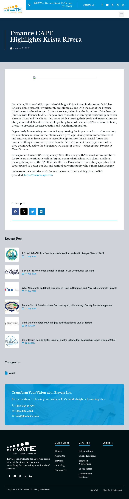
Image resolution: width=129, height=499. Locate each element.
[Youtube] (107, 4)
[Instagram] (117, 4)
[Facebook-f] (102, 4)
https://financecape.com (38, 174)
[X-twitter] (112, 4)
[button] (121, 14)
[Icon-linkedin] (122, 4)
